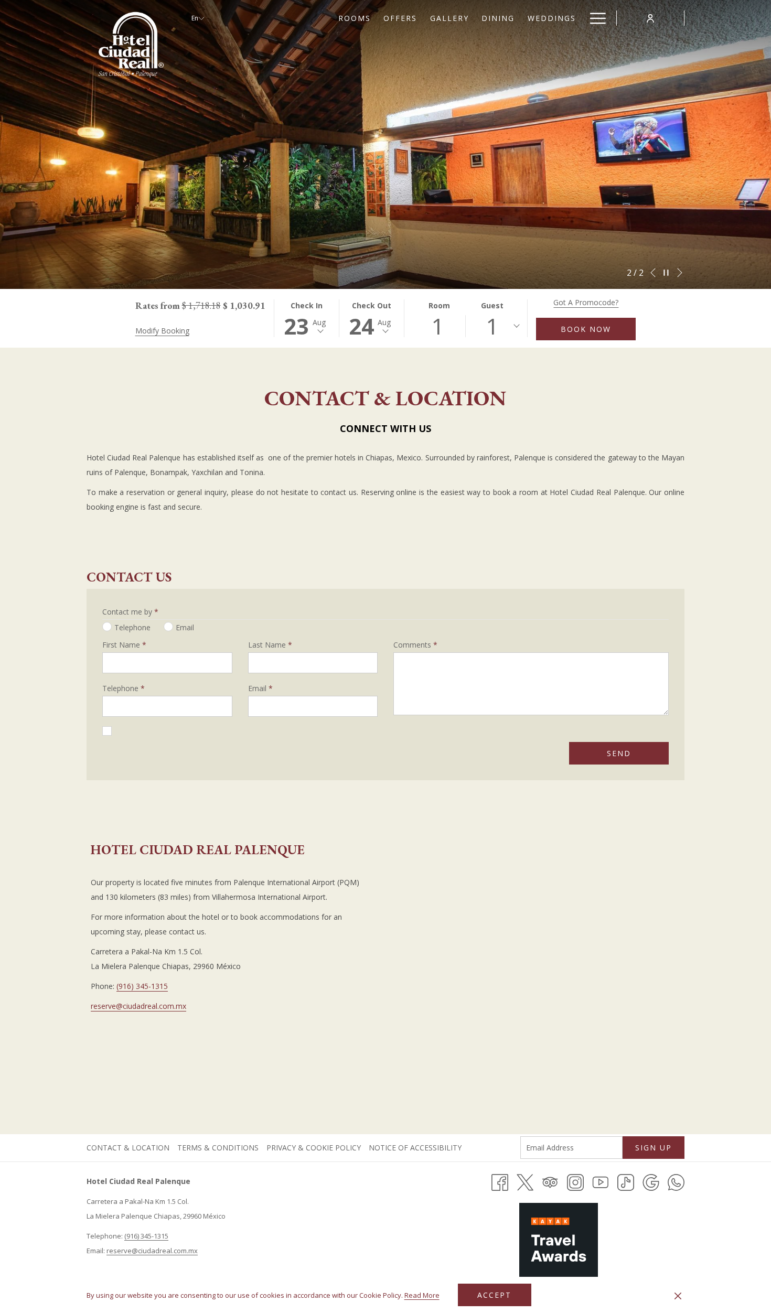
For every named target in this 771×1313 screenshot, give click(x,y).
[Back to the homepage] (131, 44)
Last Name (270, 645)
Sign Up (653, 1148)
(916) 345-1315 (142, 986)
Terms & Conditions (218, 1148)
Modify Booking (162, 331)
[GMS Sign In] (650, 17)
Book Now (586, 329)
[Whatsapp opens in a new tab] (676, 1182)
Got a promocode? (585, 302)
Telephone (123, 688)
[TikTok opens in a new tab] (625, 1182)
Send (619, 753)
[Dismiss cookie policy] (677, 1295)
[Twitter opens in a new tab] (525, 1182)
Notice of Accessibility (416, 1148)
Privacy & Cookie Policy (314, 1148)
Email (260, 688)
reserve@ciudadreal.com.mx (138, 1006)
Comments (415, 645)
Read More (422, 1297)
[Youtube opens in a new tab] (600, 1182)
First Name (124, 645)
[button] (307, 318)
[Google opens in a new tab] (650, 1182)
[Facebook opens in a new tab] (499, 1182)
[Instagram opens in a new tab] (575, 1182)
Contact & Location (128, 1148)
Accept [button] (494, 1295)
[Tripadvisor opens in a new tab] (550, 1182)
